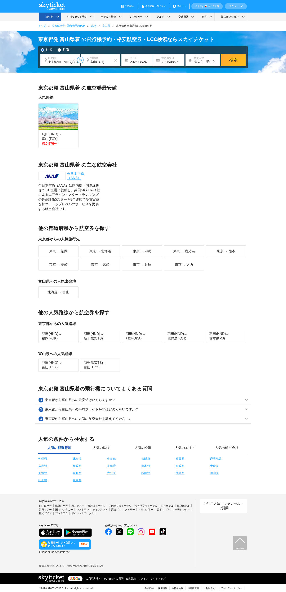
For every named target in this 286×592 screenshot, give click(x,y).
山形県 (42, 480)
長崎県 (77, 466)
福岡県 (180, 458)
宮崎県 (180, 466)
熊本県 (145, 466)
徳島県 (180, 473)
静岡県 (77, 480)
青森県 (214, 466)
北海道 (77, 458)
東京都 (111, 458)
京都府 (111, 466)
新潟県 (42, 473)
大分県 (111, 473)
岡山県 (214, 473)
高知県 (77, 473)
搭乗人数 (199, 57)
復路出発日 (167, 57)
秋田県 (145, 473)
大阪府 (145, 458)
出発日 (133, 57)
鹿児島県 (216, 458)
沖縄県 (42, 458)
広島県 (42, 466)
